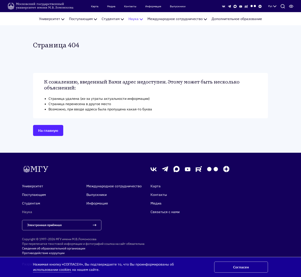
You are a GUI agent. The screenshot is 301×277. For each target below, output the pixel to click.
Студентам (111, 19)
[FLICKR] (253, 6)
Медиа (111, 6)
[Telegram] (229, 6)
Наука (133, 19)
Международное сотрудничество (175, 19)
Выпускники (178, 6)
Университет (49, 19)
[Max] (235, 6)
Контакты (130, 6)
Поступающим (81, 19)
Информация (153, 6)
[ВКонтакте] (223, 6)
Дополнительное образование (237, 19)
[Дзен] (260, 6)
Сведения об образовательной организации (53, 248)
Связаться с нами (165, 212)
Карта (94, 6)
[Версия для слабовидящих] (291, 6)
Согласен (241, 267)
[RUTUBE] (246, 6)
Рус (270, 6)
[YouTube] (240, 6)
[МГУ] (41, 6)
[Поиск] (283, 6)
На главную (48, 130)
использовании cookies (52, 269)
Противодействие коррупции (43, 253)
